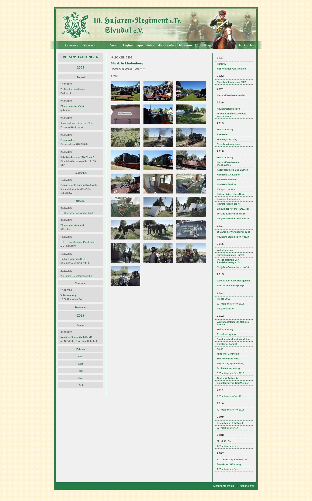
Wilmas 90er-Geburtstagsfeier (233, 280)
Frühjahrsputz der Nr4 (229, 204)
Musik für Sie (224, 441)
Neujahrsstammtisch (228, 108)
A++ (253, 45)
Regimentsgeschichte (138, 45)
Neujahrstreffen (225, 308)
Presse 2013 (223, 299)
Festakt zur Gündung (229, 464)
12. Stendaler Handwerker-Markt (77, 213)
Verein (114, 45)
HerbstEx (222, 64)
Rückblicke (203, 45)
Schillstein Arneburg (228, 368)
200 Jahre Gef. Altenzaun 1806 (76, 276)
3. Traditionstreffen (227, 428)
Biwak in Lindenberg (228, 199)
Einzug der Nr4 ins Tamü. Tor (233, 208)
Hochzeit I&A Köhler (228, 174)
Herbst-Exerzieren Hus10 (231, 95)
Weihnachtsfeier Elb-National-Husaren (233, 323)
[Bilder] (126, 100)
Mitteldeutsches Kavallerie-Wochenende (232, 114)
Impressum (71, 45)
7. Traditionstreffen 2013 (230, 303)
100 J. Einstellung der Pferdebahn (77, 242)
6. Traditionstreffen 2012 (230, 373)
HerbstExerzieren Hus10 (230, 255)
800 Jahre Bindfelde (228, 358)
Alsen (220, 349)
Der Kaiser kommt (227, 344)
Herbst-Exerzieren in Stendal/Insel (228, 163)
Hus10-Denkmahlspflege (230, 285)
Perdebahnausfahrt (227, 179)
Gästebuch (89, 45)
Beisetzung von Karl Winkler (233, 383)
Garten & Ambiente (227, 378)
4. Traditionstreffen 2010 (230, 409)
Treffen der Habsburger (72, 89)
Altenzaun (222, 134)
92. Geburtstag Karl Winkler (232, 459)
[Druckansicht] (245, 485)
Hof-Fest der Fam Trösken (231, 68)
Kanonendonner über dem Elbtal (76, 123)
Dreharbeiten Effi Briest (230, 423)
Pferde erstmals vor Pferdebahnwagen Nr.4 (229, 261)
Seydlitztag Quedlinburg (230, 363)
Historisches (167, 45)
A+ (245, 45)
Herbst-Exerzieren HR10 (73, 259)
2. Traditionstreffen (227, 446)
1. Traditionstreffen (227, 469)
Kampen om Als (226, 189)
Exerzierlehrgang (226, 334)
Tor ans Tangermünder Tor (231, 213)
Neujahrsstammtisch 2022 (231, 82)
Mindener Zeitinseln (228, 353)
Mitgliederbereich (223, 485)
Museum (185, 45)
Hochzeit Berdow (226, 184)
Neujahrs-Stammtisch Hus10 (233, 218)
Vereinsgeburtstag (227, 139)
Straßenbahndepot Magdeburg (234, 339)
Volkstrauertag (225, 129)
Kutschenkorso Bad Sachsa (232, 169)
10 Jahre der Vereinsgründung (233, 232)
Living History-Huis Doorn (231, 194)
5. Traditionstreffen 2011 (230, 396)
